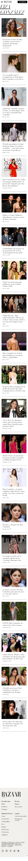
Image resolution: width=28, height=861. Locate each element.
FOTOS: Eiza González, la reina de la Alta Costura (13, 624)
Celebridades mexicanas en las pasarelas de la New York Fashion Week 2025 (13, 250)
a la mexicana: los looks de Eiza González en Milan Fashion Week (13, 457)
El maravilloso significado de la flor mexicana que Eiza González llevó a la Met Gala (14, 388)
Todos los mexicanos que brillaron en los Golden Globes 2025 (12, 284)
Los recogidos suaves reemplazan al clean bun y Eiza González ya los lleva (13, 77)
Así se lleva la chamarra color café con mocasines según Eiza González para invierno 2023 (13, 423)
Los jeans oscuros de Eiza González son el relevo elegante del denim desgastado (12, 42)
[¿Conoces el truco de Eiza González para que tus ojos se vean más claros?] (14, 577)
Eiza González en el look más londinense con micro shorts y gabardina (13, 355)
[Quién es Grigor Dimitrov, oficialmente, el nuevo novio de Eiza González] (14, 203)
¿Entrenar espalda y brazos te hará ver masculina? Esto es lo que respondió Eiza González (13, 111)
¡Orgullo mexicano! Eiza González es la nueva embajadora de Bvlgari (12, 690)
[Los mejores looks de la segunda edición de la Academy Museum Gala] (14, 544)
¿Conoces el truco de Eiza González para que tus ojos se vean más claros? (13, 591)
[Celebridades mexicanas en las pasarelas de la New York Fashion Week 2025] (14, 236)
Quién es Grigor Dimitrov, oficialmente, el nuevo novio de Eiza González (13, 217)
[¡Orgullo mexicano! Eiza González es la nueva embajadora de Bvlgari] (14, 676)
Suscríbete (22, 2)
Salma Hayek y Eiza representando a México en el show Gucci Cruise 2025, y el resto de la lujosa (14, 319)
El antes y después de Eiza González (13, 525)
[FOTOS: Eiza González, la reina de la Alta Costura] (14, 611)
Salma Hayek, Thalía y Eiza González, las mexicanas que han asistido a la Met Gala (14, 656)
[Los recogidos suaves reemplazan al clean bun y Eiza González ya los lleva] (14, 63)
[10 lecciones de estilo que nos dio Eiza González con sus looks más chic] (14, 709)
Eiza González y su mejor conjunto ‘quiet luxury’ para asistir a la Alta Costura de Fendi (14, 492)
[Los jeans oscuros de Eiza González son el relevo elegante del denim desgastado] (14, 27)
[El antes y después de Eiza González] (14, 512)
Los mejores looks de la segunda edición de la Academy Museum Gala (12, 558)
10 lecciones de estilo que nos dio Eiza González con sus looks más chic (13, 723)
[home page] (8, 2)
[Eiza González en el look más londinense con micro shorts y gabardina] (14, 341)
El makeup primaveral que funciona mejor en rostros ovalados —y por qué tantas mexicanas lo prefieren (13, 147)
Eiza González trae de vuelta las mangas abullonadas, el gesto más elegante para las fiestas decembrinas (14, 182)
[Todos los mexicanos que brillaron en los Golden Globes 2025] (14, 270)
